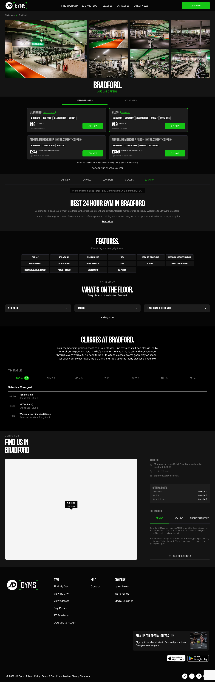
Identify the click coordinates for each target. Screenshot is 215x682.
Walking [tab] (179, 518)
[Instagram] (184, 676)
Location (149, 180)
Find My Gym (61, 586)
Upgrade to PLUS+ (65, 622)
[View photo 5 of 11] (108, 63)
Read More (107, 221)
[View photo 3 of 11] (149, 34)
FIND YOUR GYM (69, 6)
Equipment (108, 180)
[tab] (22, 378)
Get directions (187, 557)
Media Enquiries (124, 600)
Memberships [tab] (85, 100)
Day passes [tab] (130, 100)
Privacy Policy (33, 676)
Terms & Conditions (51, 676)
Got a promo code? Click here (107, 168)
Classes (129, 180)
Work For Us (122, 593)
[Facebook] (199, 676)
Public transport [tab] (199, 518)
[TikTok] (192, 676)
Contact (95, 586)
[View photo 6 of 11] (149, 63)
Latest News (140, 6)
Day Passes (122, 6)
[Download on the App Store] (176, 658)
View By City (61, 593)
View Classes (61, 600)
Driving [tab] (159, 518)
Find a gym (10, 15)
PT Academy (61, 615)
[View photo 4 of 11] (190, 34)
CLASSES (107, 6)
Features (86, 180)
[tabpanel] (180, 538)
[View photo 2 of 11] (108, 34)
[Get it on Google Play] (198, 658)
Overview (65, 180)
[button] (71, 505)
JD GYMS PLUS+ (90, 6)
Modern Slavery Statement (77, 676)
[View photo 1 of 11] (46, 49)
